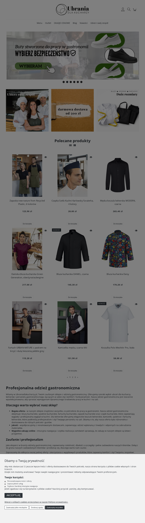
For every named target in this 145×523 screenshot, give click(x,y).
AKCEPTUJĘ (13, 495)
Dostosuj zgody (37, 508)
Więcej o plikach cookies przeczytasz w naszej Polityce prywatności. (36, 502)
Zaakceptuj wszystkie (55, 508)
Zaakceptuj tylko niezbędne (16, 508)
